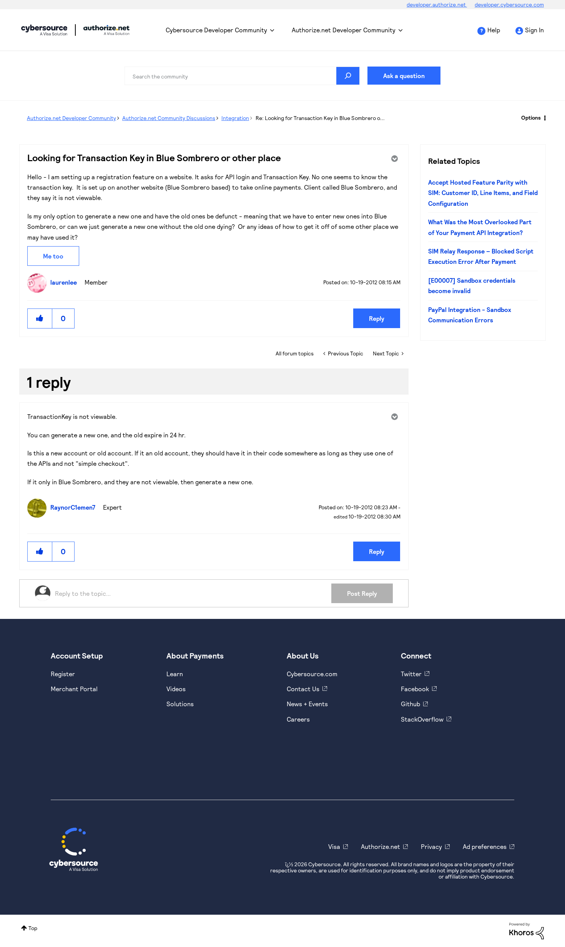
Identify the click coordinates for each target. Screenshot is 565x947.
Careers (298, 719)
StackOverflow (422, 719)
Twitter (411, 673)
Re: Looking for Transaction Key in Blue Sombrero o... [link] (320, 118)
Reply (376, 318)
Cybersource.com (312, 673)
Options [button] (531, 117)
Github (410, 703)
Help (493, 29)
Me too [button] (53, 256)
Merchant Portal (74, 688)
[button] (40, 318)
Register (63, 673)
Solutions (180, 703)
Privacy (431, 846)
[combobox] (242, 76)
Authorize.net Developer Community (344, 29)
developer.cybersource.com (509, 4)
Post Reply (362, 593)
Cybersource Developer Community (44, 30)
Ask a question (404, 75)
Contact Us (303, 688)
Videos (176, 688)
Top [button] (32, 928)
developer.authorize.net (437, 4)
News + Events (307, 703)
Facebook (415, 688)
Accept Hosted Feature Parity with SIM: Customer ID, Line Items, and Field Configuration (483, 192)
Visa (334, 846)
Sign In (534, 29)
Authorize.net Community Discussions (168, 118)
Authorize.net (380, 846)
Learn (174, 673)
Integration (235, 118)
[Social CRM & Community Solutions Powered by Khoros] (526, 930)
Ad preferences (485, 846)
